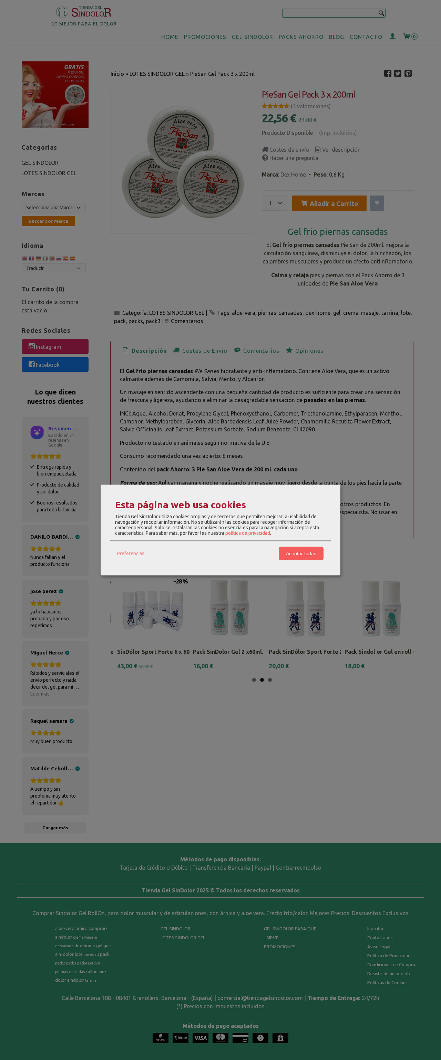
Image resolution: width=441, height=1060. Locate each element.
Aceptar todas (301, 553)
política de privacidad (247, 533)
